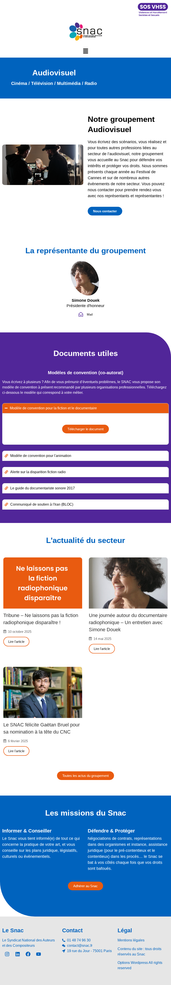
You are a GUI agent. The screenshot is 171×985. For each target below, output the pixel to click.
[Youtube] (38, 954)
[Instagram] (7, 954)
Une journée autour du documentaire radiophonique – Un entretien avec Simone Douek (128, 622)
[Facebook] (28, 954)
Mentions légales (131, 940)
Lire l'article (16, 641)
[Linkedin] (17, 954)
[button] (85, 50)
